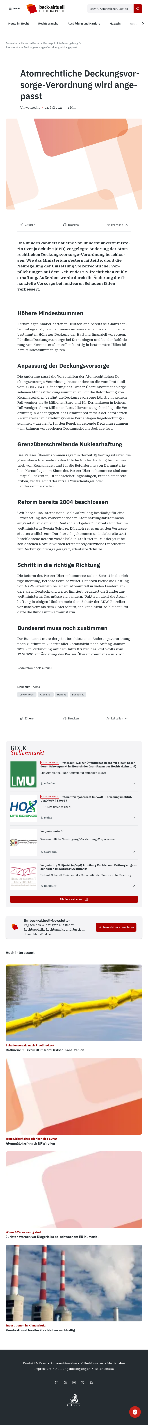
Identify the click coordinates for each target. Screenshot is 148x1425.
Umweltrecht (26, 694)
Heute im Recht (30, 43)
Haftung (61, 694)
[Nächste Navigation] (143, 23)
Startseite (11, 43)
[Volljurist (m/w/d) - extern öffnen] (134, 852)
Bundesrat (78, 694)
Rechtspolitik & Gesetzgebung (60, 43)
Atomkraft (45, 694)
